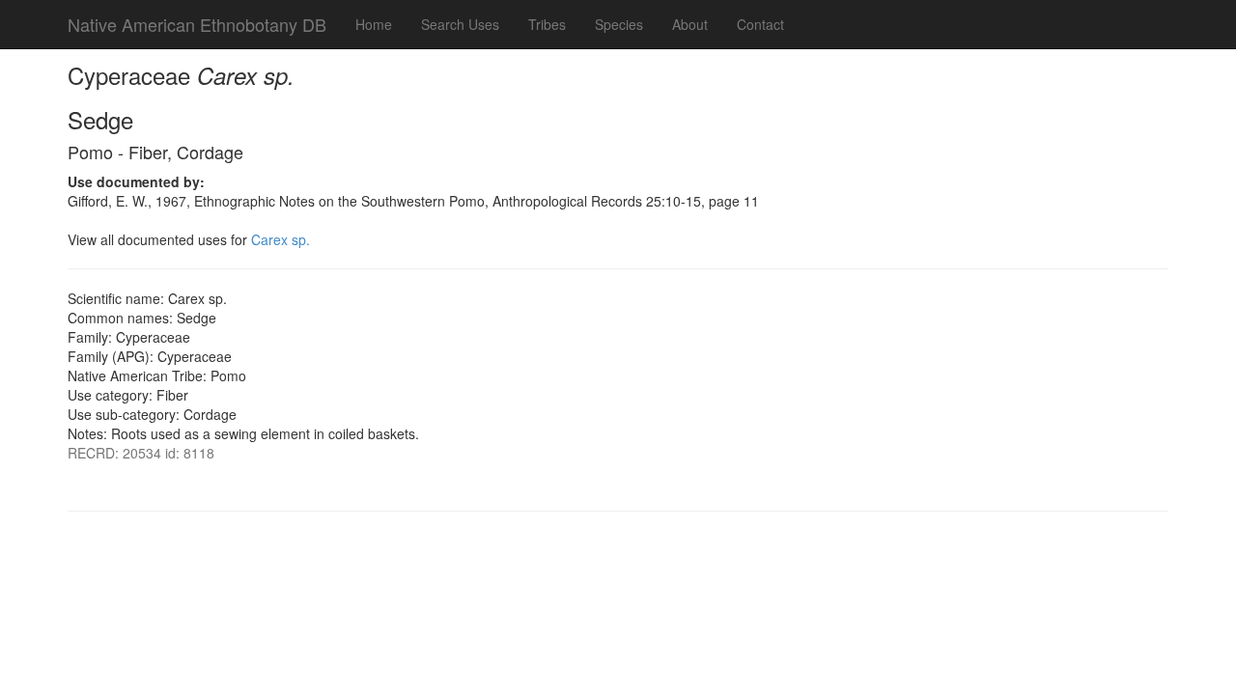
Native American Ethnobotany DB (197, 24)
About (690, 24)
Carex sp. (280, 239)
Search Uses (460, 24)
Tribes (547, 24)
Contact (760, 24)
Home (373, 24)
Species (619, 24)
